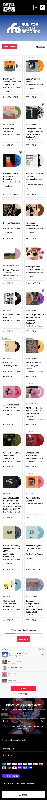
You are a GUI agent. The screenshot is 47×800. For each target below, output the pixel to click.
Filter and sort (10, 46)
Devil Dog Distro (13, 784)
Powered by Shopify (27, 784)
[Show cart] (42, 7)
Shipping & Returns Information (14, 740)
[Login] (36, 7)
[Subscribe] (42, 721)
